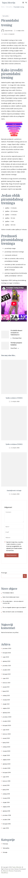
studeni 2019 (6, 768)
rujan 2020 (6, 730)
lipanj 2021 (6, 691)
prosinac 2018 (7, 815)
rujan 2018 (6, 828)
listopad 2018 (7, 824)
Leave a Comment (9, 34)
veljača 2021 (6, 708)
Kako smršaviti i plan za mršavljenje (13, 612)
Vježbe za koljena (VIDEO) (14, 444)
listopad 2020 (7, 725)
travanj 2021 (6, 700)
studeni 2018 (6, 819)
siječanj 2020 (6, 764)
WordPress (4, 872)
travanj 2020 (6, 751)
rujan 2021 (6, 678)
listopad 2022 (7, 653)
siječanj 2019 (6, 811)
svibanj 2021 (6, 695)
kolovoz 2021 (6, 682)
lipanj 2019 (6, 789)
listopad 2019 (7, 772)
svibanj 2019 (6, 794)
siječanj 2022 (6, 661)
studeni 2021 (6, 670)
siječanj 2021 (6, 712)
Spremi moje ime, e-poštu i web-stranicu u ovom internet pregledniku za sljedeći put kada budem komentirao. (14, 546)
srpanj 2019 (6, 785)
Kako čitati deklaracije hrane (11, 597)
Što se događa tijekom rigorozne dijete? (14, 607)
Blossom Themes (8, 871)
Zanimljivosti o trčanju (14, 490)
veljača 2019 (6, 807)
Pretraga (4, 573)
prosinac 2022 (7, 648)
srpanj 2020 (6, 738)
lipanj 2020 (6, 742)
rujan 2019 (6, 777)
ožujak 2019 (6, 802)
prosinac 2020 (7, 717)
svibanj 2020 (6, 747)
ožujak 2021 (6, 704)
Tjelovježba (5, 16)
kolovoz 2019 (6, 781)
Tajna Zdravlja (8, 2)
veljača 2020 (6, 759)
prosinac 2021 (7, 665)
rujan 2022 (6, 657)
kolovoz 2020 (7, 734)
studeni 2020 (7, 721)
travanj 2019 (6, 798)
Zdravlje (5, 852)
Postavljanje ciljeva (8, 593)
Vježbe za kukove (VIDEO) (14, 398)
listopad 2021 (7, 674)
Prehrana (5, 844)
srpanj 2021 (6, 687)
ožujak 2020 (6, 755)
